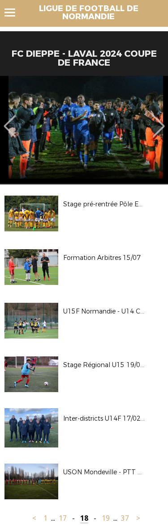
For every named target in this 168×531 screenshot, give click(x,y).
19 (106, 518)
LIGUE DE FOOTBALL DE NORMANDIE (88, 12)
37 (125, 518)
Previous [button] (9, 119)
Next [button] (159, 119)
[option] (84, 129)
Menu (14, 12)
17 (63, 518)
